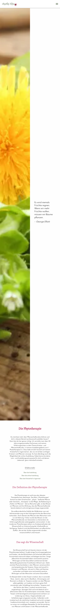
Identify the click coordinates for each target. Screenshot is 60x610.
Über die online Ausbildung (30, 475)
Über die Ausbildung (30, 472)
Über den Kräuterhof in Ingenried (30, 478)
